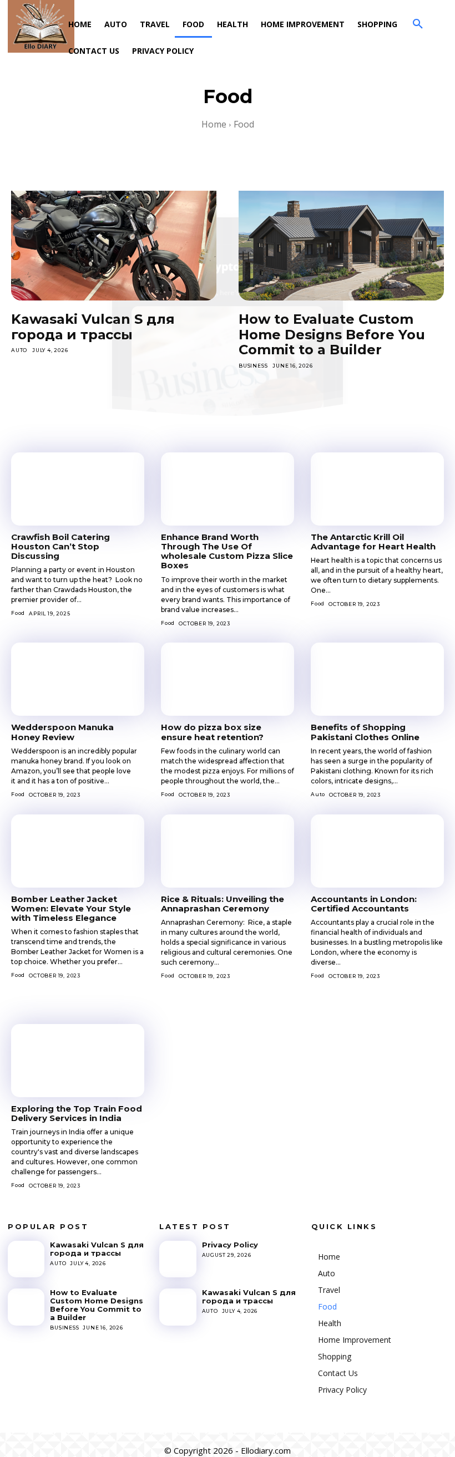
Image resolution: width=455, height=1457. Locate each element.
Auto (19, 350)
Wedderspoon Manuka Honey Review (62, 732)
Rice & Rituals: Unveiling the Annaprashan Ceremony (222, 904)
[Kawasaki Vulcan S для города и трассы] (113, 238)
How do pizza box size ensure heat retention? (212, 732)
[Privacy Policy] (177, 1259)
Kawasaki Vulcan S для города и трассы (93, 327)
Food (18, 613)
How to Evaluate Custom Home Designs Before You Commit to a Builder (332, 334)
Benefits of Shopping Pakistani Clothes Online (365, 732)
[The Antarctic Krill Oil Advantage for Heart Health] (377, 489)
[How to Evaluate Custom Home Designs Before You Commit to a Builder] (341, 238)
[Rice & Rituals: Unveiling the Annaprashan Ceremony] (227, 851)
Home (213, 124)
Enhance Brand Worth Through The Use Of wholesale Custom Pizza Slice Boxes (227, 551)
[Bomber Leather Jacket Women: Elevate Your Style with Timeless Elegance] (77, 851)
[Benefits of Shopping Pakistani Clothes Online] (377, 679)
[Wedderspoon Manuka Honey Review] (77, 679)
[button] (418, 24)
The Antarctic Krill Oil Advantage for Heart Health (373, 542)
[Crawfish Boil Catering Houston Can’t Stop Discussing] (77, 489)
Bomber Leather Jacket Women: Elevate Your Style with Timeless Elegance (71, 909)
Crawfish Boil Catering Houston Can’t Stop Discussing (60, 547)
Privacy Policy (230, 1244)
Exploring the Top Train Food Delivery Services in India (76, 1113)
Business (253, 366)
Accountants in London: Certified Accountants (364, 904)
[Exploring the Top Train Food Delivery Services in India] (77, 1060)
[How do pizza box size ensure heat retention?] (227, 679)
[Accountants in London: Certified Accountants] (377, 851)
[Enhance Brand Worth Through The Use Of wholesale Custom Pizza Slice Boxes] (227, 489)
